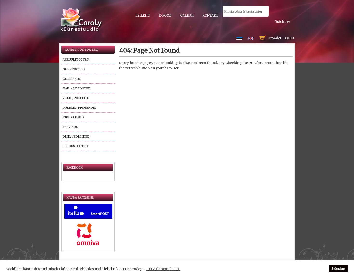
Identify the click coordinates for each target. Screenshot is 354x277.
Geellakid (71, 79)
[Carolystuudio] (81, 19)
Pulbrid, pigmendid (80, 107)
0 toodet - (281, 38)
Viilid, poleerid (76, 98)
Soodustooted (75, 146)
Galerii (187, 15)
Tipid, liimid (73, 117)
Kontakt (210, 15)
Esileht (142, 15)
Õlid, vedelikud (76, 136)
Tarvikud (70, 127)
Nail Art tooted (77, 88)
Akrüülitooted (76, 59)
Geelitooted (74, 69)
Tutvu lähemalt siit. (163, 269)
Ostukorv (282, 21)
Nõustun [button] (338, 269)
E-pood (165, 15)
